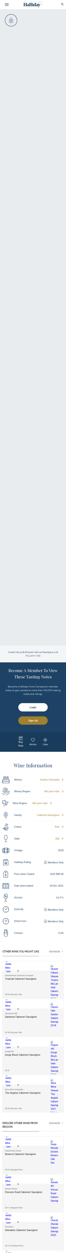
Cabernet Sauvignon (48, 815)
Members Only (55, 862)
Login (33, 707)
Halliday (33, 4)
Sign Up (33, 720)
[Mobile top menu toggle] (7, 5)
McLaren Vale (51, 791)
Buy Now (20, 744)
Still (57, 838)
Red (57, 826)
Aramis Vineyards (49, 779)
